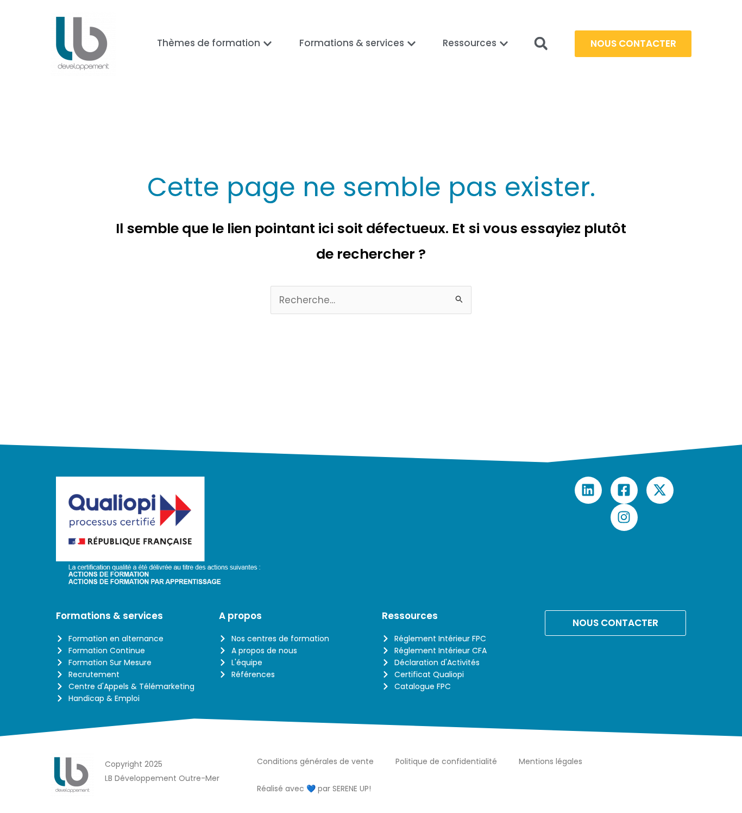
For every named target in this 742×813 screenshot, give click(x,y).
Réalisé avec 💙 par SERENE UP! (314, 788)
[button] (541, 44)
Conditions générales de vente (315, 761)
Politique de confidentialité (446, 761)
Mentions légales (550, 761)
